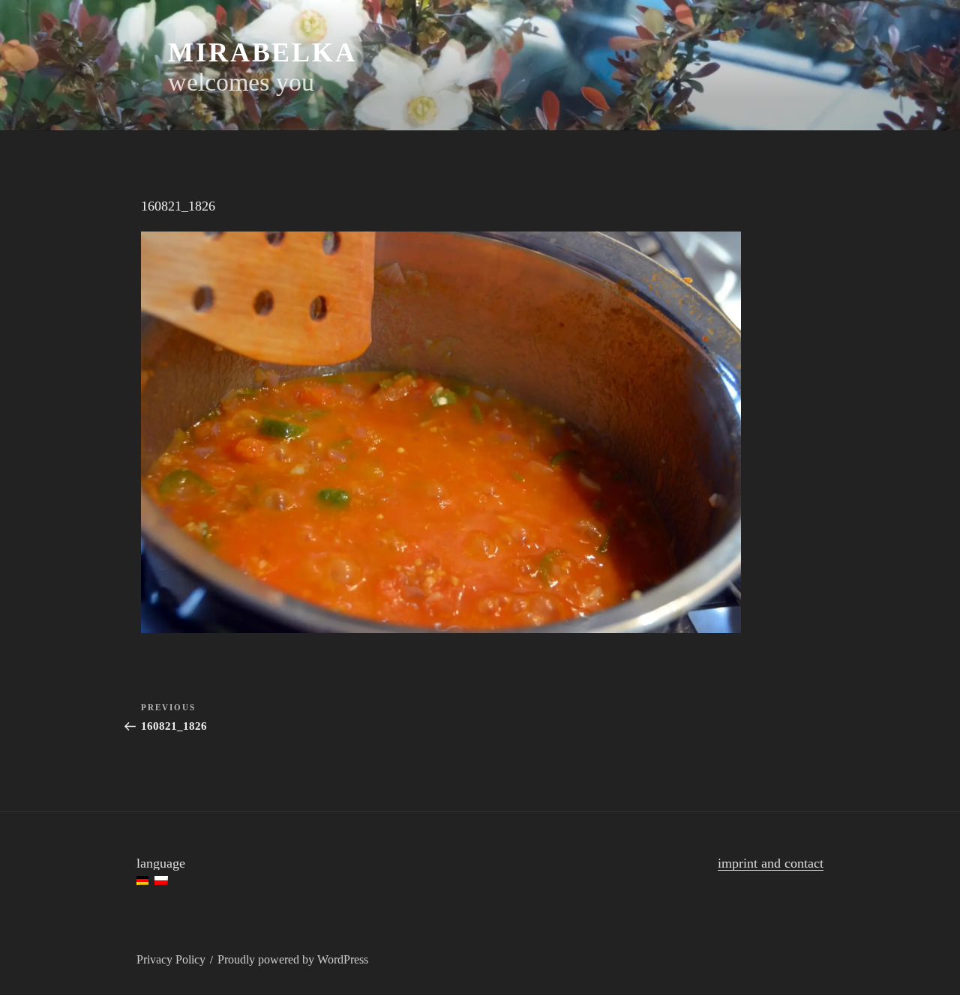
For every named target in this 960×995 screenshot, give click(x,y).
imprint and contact (771, 863)
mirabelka (262, 52)
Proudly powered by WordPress (293, 959)
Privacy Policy (171, 959)
